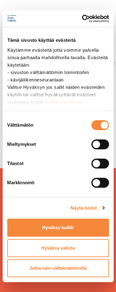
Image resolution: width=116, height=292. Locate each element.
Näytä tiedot (84, 208)
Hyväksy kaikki (58, 227)
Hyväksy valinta (58, 248)
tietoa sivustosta (64, 102)
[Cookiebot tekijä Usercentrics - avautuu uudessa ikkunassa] (82, 19)
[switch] (100, 144)
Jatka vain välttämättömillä (58, 268)
